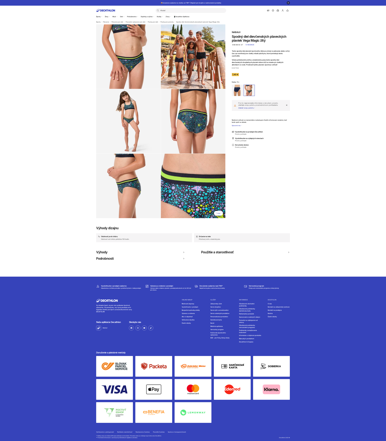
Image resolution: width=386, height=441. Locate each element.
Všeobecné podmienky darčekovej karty (247, 310)
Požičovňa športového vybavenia (218, 334)
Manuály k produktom (246, 338)
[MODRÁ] (237, 90)
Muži (114, 16)
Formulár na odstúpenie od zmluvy (248, 321)
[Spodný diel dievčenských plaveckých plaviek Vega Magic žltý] (128, 56)
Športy (98, 16)
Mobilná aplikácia (216, 326)
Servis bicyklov (215, 307)
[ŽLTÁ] (249, 90)
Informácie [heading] (243, 300)
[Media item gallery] (160, 121)
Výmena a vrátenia (188, 313)
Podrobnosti (105, 258)
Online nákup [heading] (187, 300)
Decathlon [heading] (272, 300)
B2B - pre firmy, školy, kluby (219, 338)
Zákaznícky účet (216, 304)
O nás (270, 304)
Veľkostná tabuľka (188, 320)
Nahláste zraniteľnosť (124, 432)
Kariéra (270, 313)
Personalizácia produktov (219, 316)
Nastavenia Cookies (143, 432)
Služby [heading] (213, 300)
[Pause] (288, 2)
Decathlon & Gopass (246, 342)
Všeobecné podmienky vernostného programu (247, 326)
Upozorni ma (236, 125)
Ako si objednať (187, 316)
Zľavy (168, 16)
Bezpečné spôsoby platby (191, 310)
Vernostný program (217, 329)
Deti (121, 16)
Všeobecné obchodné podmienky (246, 305)
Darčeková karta (216, 320)
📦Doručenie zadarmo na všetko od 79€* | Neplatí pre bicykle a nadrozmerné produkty (191, 3)
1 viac (218, 213)
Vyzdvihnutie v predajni (190, 307)
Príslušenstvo (132, 16)
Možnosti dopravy (188, 304)
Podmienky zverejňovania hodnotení (248, 331)
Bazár (212, 323)
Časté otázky (186, 323)
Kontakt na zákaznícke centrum (279, 307)
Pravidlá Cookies (159, 432)
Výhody (101, 252)
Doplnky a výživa (147, 16)
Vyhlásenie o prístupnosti (105, 432)
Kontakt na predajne (275, 310)
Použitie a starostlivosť (217, 252)
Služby (159, 16)
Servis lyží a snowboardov (219, 310)
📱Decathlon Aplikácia (181, 16)
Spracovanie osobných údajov (249, 317)
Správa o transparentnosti (177, 432)
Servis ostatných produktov (219, 313)
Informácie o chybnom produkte (250, 335)
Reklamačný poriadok (246, 314)
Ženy (107, 16)
